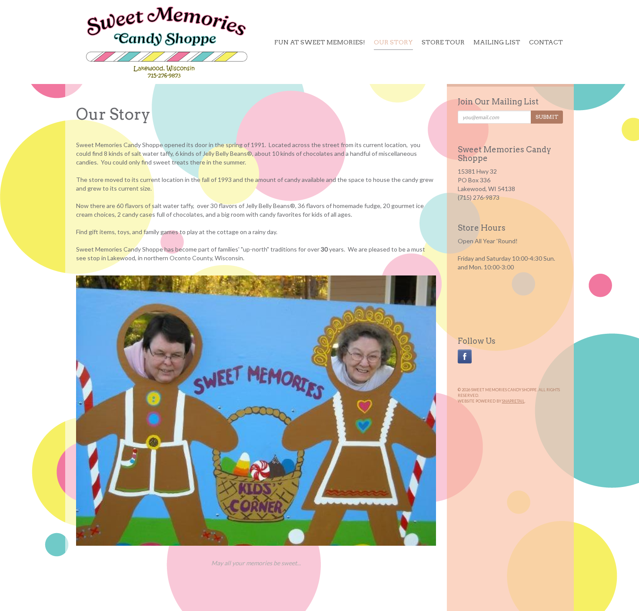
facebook (465, 356)
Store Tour (443, 42)
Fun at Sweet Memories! (319, 42)
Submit (547, 117)
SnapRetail (513, 401)
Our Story (393, 42)
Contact (546, 42)
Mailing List (496, 42)
